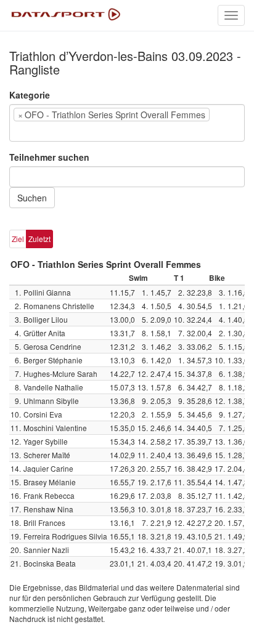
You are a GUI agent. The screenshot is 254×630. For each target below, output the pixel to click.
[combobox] (127, 123)
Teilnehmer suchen (49, 157)
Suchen (32, 198)
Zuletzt (39, 238)
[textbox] (31, 131)
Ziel (18, 238)
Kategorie (29, 95)
